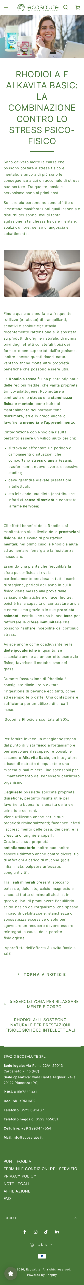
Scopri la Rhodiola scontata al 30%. (36, 719)
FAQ (7, 1198)
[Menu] (6, 7)
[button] (65, 7)
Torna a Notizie (45, 974)
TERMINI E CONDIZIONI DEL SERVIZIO (40, 1168)
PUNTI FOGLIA (17, 1161)
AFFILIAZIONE (17, 1191)
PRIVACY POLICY (20, 1176)
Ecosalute (33, 1269)
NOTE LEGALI (17, 1183)
